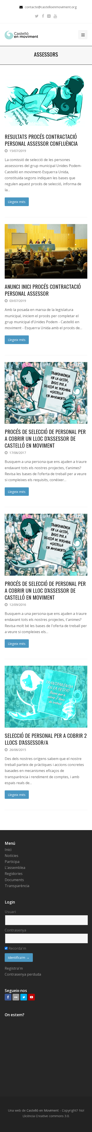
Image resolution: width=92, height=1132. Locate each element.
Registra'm (14, 968)
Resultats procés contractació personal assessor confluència (41, 139)
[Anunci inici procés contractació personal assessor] (46, 251)
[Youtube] (55, 16)
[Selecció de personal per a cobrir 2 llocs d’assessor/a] (46, 696)
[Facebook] (43, 16)
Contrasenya (15, 930)
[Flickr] (48, 16)
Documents (14, 879)
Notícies (11, 855)
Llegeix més (16, 201)
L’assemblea (15, 867)
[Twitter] (37, 16)
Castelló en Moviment (43, 1110)
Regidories (14, 873)
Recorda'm (17, 948)
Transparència (17, 885)
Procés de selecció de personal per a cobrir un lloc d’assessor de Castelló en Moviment (45, 438)
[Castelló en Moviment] (21, 34)
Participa (12, 861)
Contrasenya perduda (23, 974)
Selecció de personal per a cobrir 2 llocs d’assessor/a (46, 738)
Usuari (10, 911)
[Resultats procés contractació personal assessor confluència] (46, 101)
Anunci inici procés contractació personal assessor (43, 289)
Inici (8, 849)
